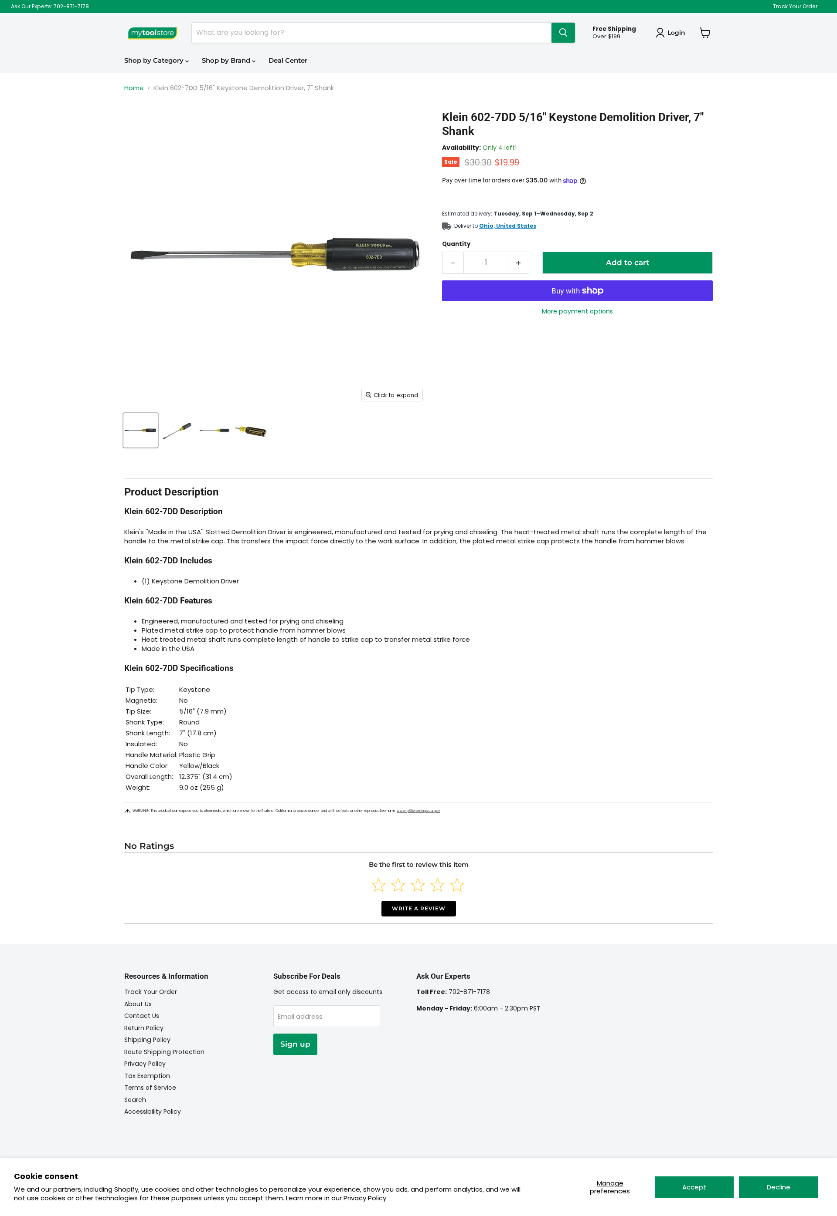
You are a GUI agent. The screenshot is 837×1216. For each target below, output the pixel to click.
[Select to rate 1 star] (379, 885)
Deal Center (288, 60)
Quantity (456, 244)
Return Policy (143, 1028)
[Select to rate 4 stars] (437, 885)
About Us (138, 1004)
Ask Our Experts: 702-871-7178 (50, 6)
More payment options (577, 311)
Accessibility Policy (152, 1111)
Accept (694, 1187)
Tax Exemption (147, 1075)
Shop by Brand (227, 60)
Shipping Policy (147, 1039)
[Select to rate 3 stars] (418, 885)
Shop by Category (154, 60)
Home (134, 87)
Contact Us (141, 1015)
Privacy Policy (365, 1198)
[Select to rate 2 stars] (398, 885)
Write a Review (419, 908)
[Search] (563, 33)
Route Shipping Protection (164, 1052)
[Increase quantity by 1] (519, 263)
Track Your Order (795, 6)
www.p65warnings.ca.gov (418, 810)
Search (135, 1099)
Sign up (295, 1044)
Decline (778, 1187)
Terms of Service (150, 1087)
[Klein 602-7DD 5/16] (140, 430)
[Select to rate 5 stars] (457, 885)
